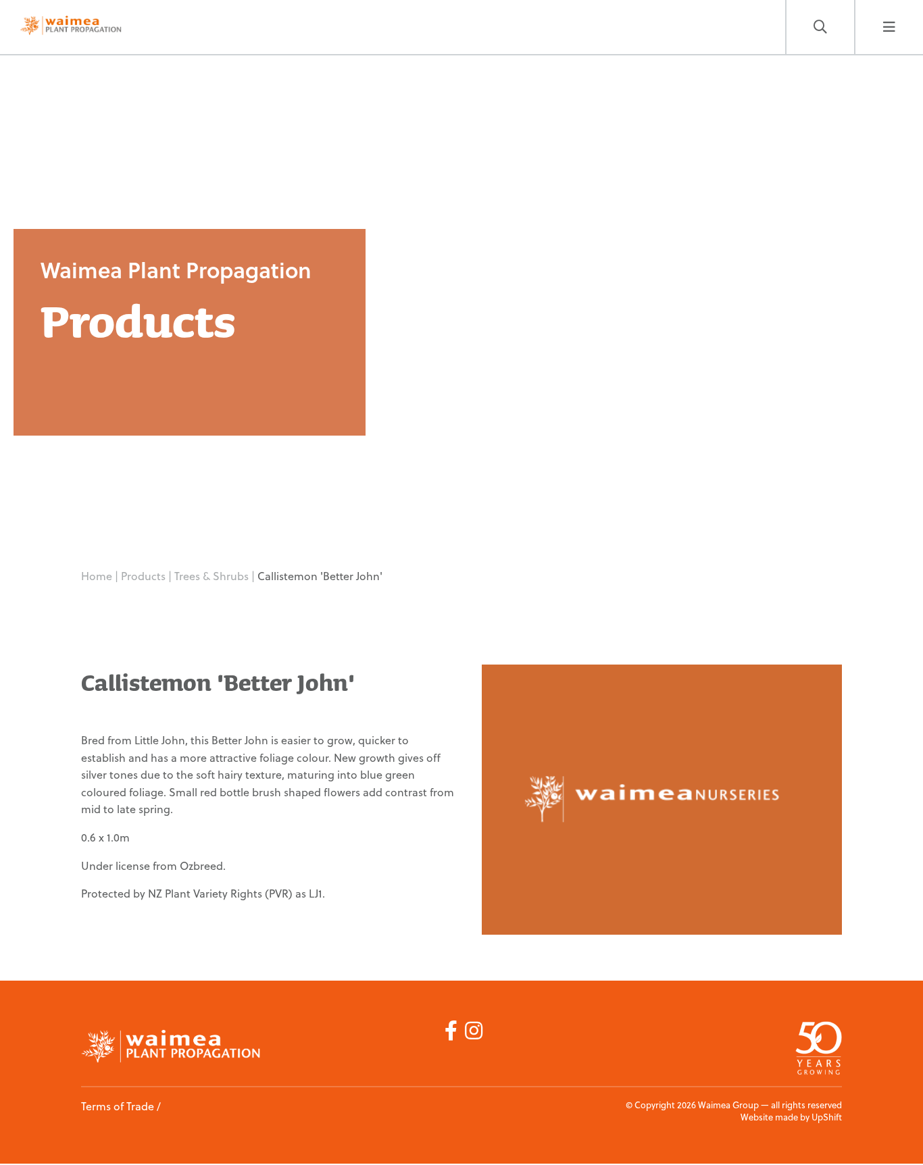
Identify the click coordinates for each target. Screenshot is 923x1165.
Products (144, 576)
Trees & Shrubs (212, 576)
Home (96, 576)
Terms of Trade (117, 1106)
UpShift (827, 1117)
